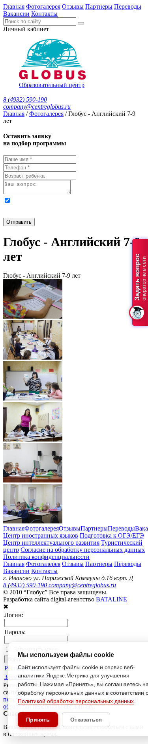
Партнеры (98, 6)
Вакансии (16, 13)
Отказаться (86, 719)
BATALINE (111, 599)
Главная (13, 6)
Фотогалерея (43, 6)
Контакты (44, 13)
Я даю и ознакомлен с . (66, 207)
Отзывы (73, 6)
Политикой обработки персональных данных (76, 701)
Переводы (127, 6)
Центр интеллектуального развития (51, 542)
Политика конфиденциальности (46, 556)
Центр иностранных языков (40, 535)
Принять (38, 719)
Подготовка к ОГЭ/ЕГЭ (112, 535)
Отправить (19, 222)
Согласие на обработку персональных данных (83, 549)
